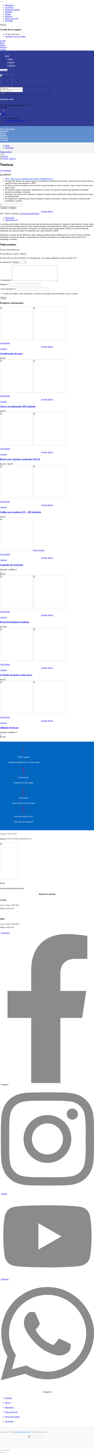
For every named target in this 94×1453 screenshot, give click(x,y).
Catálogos (11, 65)
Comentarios (5, 170)
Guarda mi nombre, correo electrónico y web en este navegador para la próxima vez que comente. (40, 294)
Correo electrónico (8, 289)
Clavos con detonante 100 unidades (17, 406)
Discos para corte (11, 18)
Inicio (7, 56)
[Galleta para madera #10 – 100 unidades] (33, 497)
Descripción (9, 218)
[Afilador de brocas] (33, 713)
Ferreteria (31, 214)
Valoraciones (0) (11, 220)
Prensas (8, 14)
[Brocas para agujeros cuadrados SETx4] (33, 445)
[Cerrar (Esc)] (8, 1450)
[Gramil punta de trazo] (33, 339)
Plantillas (8, 12)
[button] (3, 41)
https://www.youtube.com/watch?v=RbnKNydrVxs (32, 179)
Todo (37, 214)
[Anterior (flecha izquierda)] (1, 1452)
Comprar (4, 208)
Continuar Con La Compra (15, 36)
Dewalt (3, 133)
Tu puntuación (6, 262)
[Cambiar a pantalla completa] (3, 1450)
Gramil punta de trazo (11, 353)
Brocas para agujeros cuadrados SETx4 (20, 459)
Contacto (10, 62)
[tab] (49, 218)
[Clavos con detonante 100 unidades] (33, 392)
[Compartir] (6, 1450)
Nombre (4, 284)
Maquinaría (9, 5)
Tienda (10, 59)
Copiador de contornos (11, 564)
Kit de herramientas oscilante (14, 622)
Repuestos (9, 21)
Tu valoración (6, 280)
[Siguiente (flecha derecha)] (3, 1452)
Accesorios (9, 7)
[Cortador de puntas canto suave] (33, 660)
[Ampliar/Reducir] (1, 1450)
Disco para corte (11, 1412)
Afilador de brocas (9, 727)
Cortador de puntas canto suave (16, 675)
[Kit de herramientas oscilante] (33, 607)
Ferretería (8, 16)
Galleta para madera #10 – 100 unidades (20, 512)
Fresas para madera (12, 10)
